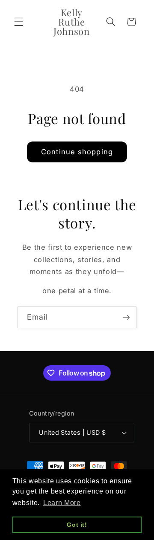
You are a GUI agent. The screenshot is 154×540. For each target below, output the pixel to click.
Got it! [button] (77, 524)
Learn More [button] (62, 502)
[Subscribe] (126, 317)
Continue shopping (77, 151)
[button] (19, 22)
